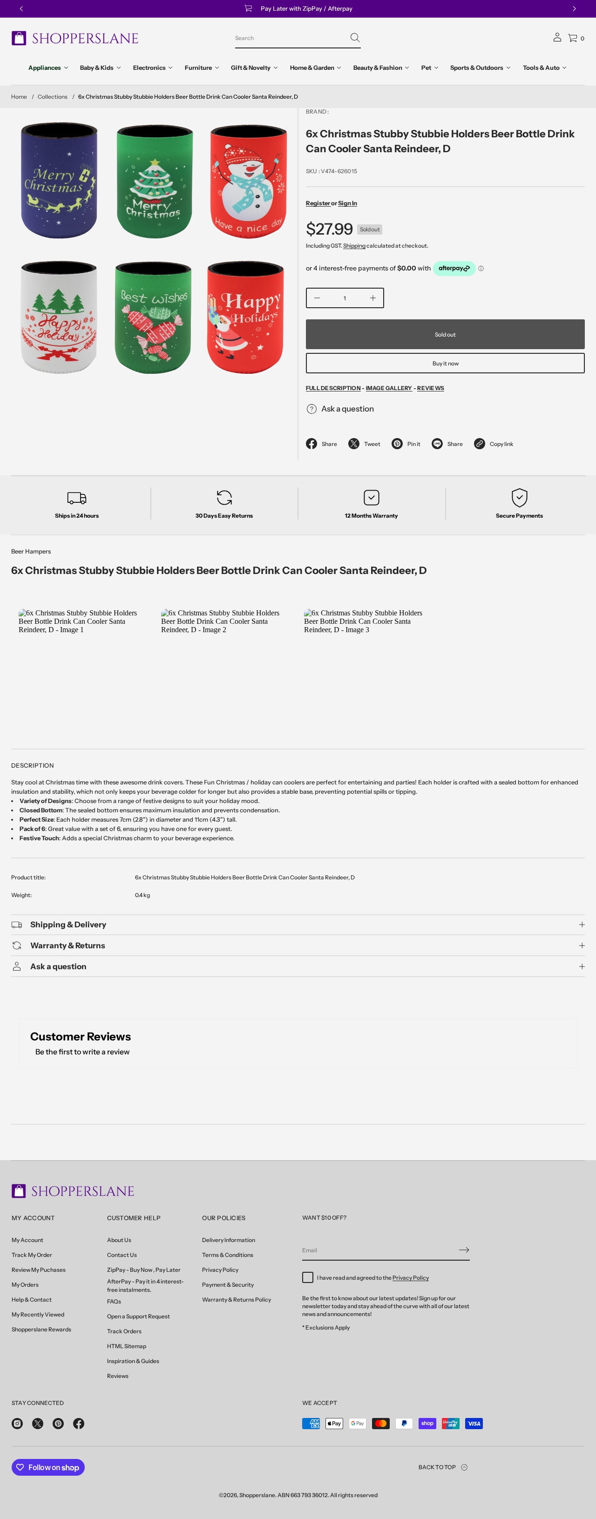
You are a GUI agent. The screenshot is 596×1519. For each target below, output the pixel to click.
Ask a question (347, 408)
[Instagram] (17, 1423)
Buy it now (446, 363)
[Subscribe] (464, 1250)
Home (19, 96)
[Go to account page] (557, 40)
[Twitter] (37, 1423)
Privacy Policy (411, 1277)
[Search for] (355, 37)
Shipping (354, 245)
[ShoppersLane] (75, 38)
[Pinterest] (58, 1423)
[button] (298, 38)
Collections (53, 96)
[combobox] (290, 37)
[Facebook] (78, 1423)
